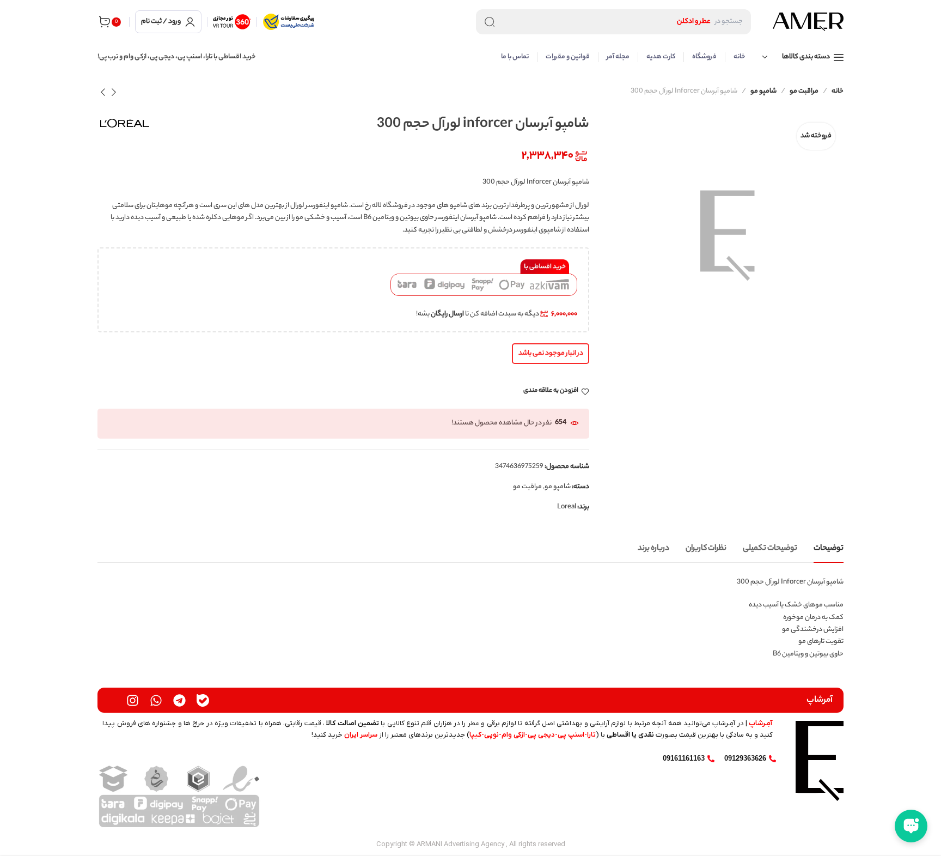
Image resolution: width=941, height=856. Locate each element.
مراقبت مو (804, 91)
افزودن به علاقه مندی (550, 391)
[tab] (828, 549)
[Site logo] (808, 22)
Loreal (566, 507)
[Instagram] (132, 700)
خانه (838, 91)
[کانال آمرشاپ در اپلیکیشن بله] (203, 700)
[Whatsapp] (156, 700)
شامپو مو (763, 91)
